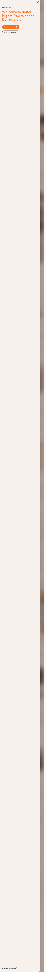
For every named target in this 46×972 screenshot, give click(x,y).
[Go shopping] (37, 2)
